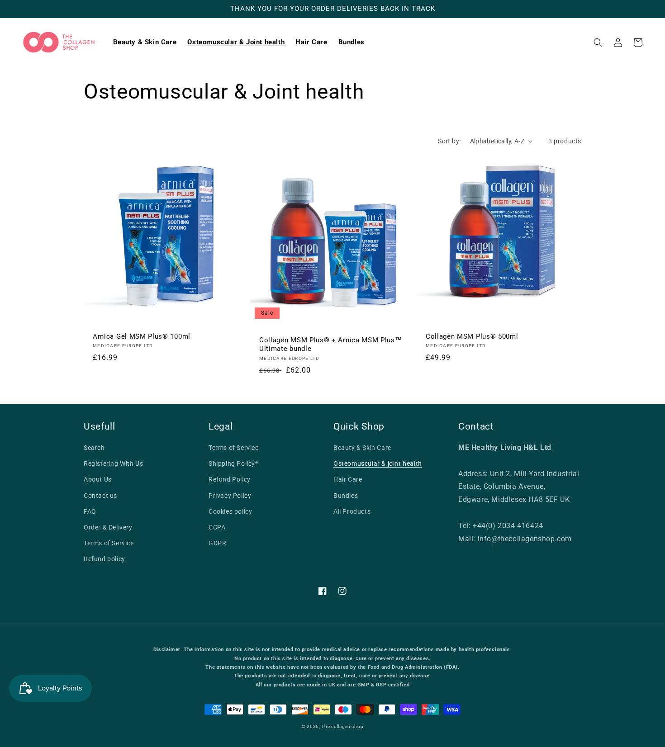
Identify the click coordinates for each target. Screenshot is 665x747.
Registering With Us (113, 463)
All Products (351, 511)
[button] (598, 42)
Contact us (100, 495)
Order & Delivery (108, 527)
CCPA (217, 527)
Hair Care (347, 479)
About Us (98, 479)
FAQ (90, 511)
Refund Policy (230, 479)
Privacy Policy (230, 495)
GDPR (217, 543)
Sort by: (449, 141)
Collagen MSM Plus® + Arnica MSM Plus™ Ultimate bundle (330, 344)
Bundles (345, 495)
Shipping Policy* (233, 463)
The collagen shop (342, 726)
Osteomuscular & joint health (377, 463)
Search (94, 447)
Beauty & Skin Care (362, 447)
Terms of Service (109, 543)
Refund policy (104, 559)
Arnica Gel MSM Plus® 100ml (141, 336)
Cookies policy (230, 511)
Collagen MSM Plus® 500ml (472, 336)
